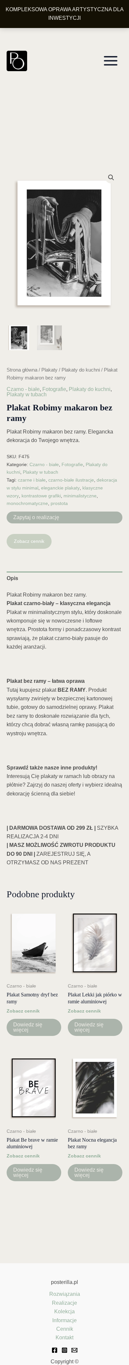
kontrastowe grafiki (41, 495)
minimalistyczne (80, 495)
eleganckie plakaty (60, 487)
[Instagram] (64, 1350)
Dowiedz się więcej (27, 1027)
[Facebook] (55, 1350)
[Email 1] (74, 1350)
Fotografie (54, 389)
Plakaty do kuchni (81, 370)
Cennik (64, 1329)
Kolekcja (64, 1311)
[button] (111, 177)
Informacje (64, 1320)
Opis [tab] (12, 578)
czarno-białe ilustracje (71, 480)
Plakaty (49, 370)
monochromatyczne (27, 503)
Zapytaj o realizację (36, 517)
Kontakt (64, 1337)
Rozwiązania (64, 1294)
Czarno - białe (23, 389)
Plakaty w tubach (27, 394)
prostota (59, 503)
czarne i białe (32, 480)
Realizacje (64, 1303)
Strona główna (22, 370)
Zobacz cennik (29, 541)
